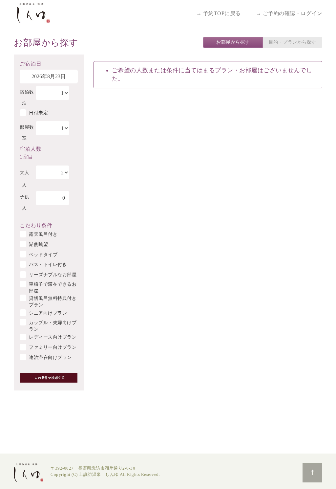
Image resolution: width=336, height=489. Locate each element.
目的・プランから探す (292, 42)
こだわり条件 (36, 225)
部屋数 (27, 127)
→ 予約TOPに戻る (218, 13)
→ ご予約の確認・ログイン (289, 13)
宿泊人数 (30, 148)
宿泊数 (27, 92)
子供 (24, 196)
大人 (24, 172)
